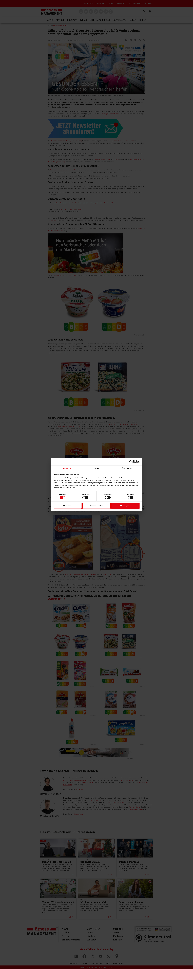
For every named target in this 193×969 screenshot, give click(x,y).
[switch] (85, 497)
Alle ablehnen (67, 506)
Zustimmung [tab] (66, 468)
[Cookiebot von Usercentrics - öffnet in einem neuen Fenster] (131, 461)
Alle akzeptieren (125, 506)
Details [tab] (96, 468)
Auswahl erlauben (96, 506)
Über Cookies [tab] (126, 468)
